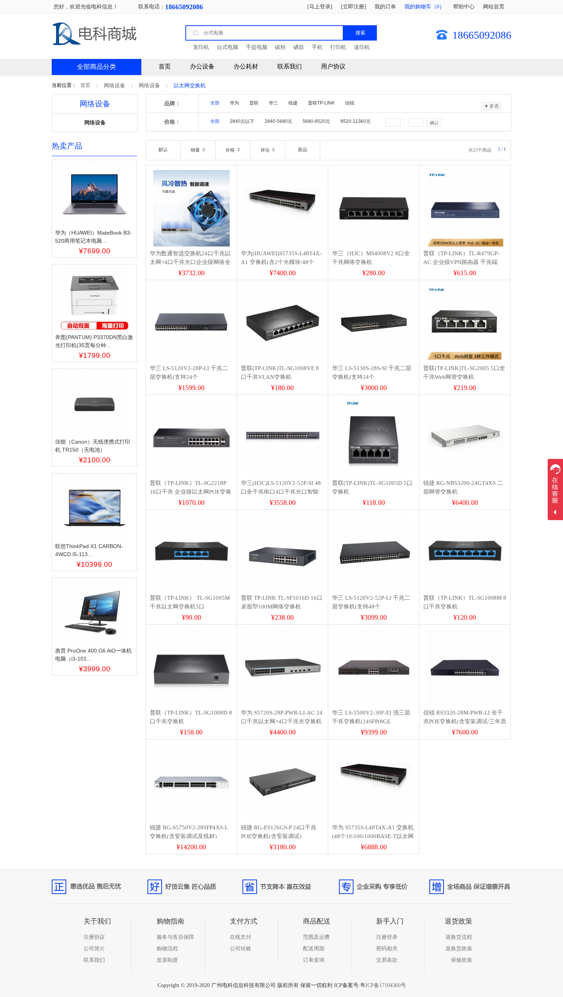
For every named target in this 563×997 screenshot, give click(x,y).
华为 (234, 103)
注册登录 (387, 937)
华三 (273, 103)
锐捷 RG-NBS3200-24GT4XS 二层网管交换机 (463, 487)
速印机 (362, 47)
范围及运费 (316, 937)
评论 (265, 150)
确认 (434, 123)
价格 (231, 150)
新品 (302, 149)
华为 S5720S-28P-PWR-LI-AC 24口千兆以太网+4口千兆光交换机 (281, 717)
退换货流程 (458, 937)
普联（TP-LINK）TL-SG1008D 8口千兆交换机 (191, 717)
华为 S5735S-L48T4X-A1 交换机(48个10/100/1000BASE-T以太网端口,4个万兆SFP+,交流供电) (373, 836)
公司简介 (94, 948)
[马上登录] (319, 7)
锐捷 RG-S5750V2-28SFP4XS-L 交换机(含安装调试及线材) (189, 831)
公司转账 (240, 948)
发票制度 (167, 960)
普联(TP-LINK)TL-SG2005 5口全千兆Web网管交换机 (464, 372)
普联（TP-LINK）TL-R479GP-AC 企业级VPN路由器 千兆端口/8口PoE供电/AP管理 (461, 262)
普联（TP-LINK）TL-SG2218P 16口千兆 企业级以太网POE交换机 (190, 491)
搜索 (360, 33)
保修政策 (461, 960)
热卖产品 (67, 146)
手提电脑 (256, 47)
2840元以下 (242, 121)
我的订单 (385, 7)
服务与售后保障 (175, 937)
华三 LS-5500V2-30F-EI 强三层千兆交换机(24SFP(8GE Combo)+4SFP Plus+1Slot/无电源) (373, 721)
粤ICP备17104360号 (383, 985)
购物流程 (167, 948)
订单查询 (313, 960)
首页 (85, 85)
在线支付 (240, 937)
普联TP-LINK (321, 103)
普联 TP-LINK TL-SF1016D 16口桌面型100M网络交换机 (281, 602)
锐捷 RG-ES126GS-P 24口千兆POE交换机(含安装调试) (278, 831)
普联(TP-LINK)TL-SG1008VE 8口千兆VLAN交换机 (280, 372)
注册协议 (94, 937)
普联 (254, 103)
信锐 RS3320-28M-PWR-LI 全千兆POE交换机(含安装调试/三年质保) (464, 721)
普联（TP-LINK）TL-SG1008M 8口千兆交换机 (464, 602)
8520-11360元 (355, 121)
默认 (163, 149)
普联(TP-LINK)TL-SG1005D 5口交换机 (372, 487)
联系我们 (289, 66)
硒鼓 (298, 47)
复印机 (201, 47)
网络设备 (114, 85)
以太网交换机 (189, 85)
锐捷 (293, 103)
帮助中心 (464, 7)
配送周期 (313, 948)
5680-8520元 (316, 121)
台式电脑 (227, 47)
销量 (196, 150)
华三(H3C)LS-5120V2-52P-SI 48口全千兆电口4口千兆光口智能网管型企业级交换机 (281, 491)
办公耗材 (246, 66)
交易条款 (387, 960)
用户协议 (333, 66)
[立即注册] (353, 7)
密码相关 (387, 948)
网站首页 (493, 7)
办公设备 (202, 66)
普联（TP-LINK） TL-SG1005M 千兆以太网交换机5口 (190, 602)
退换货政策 (458, 948)
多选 (494, 106)
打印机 (338, 47)
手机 (317, 47)
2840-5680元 (278, 121)
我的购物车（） (424, 7)
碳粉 (280, 47)
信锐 (349, 103)
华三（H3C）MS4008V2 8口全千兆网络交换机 (371, 257)
